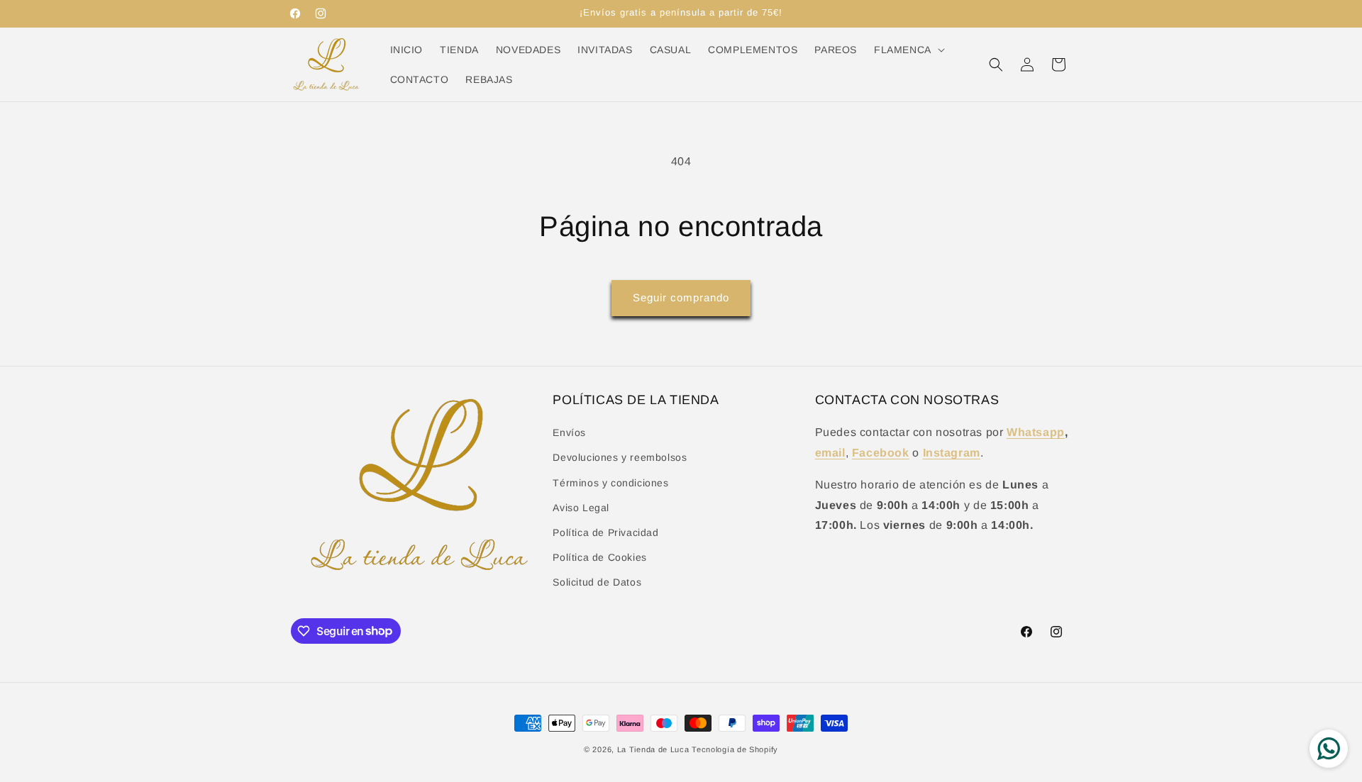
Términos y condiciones (610, 482)
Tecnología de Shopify (735, 749)
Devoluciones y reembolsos (620, 457)
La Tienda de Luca (653, 749)
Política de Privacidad (605, 532)
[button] (908, 50)
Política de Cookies (599, 557)
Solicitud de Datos (597, 582)
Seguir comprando (681, 297)
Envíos (569, 432)
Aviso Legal (581, 507)
